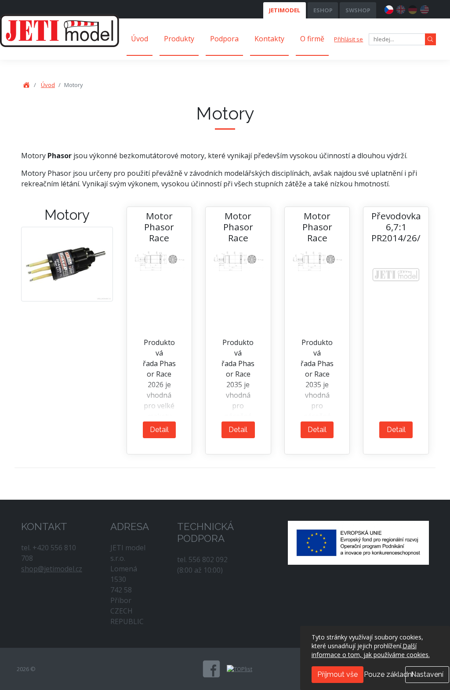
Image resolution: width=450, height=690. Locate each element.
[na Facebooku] (211, 668)
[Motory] (67, 264)
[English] (400, 8)
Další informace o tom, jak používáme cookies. (371, 650)
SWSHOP (357, 10)
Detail (159, 429)
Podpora (224, 39)
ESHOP (323, 10)
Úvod (139, 39)
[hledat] (430, 39)
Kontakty (269, 39)
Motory (67, 215)
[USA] (424, 8)
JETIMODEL (284, 10)
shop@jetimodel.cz (51, 569)
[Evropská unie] (358, 542)
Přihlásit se (348, 39)
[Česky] (389, 8)
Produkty (179, 39)
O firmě (312, 39)
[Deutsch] (412, 8)
